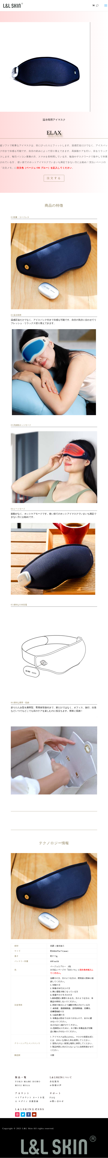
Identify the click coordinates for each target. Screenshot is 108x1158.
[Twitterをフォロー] (23, 1114)
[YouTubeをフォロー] (34, 1114)
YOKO (19, 1081)
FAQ (52, 1097)
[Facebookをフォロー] (28, 1114)
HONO (36, 1081)
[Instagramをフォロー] (17, 1114)
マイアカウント (23, 1097)
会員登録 (34, 1101)
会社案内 (54, 1081)
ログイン (23, 1101)
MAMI (28, 1081)
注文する (54, 178)
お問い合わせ (57, 1101)
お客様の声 (56, 1085)
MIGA (26, 1085)
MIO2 (18, 1085)
